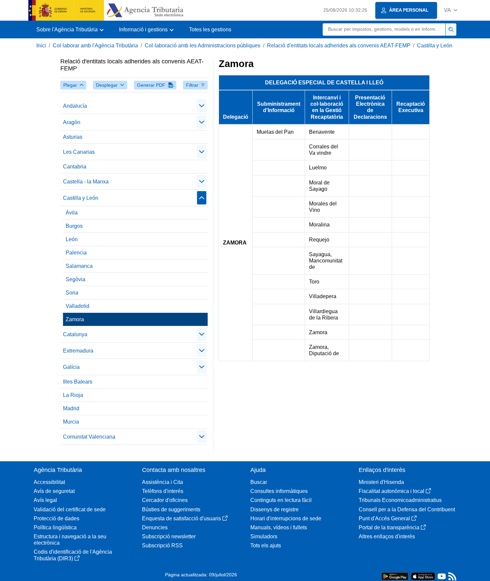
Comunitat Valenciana (89, 437)
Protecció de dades (56, 518)
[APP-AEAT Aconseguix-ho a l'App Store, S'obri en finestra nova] (423, 576)
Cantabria (74, 166)
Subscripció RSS (162, 545)
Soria (72, 293)
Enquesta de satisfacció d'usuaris (181, 518)
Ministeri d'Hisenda (381, 482)
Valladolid (77, 306)
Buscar (258, 482)
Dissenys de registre (274, 509)
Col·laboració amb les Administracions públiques (202, 45)
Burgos (74, 226)
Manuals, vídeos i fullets (278, 527)
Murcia (71, 422)
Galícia (71, 367)
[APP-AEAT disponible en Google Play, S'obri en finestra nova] (394, 576)
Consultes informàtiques (279, 491)
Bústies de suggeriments (171, 509)
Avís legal (45, 500)
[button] (451, 10)
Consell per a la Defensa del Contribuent (407, 509)
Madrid (71, 408)
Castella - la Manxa (86, 181)
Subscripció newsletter (169, 536)
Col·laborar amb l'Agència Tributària (95, 45)
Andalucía (75, 106)
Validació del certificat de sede (70, 509)
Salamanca (79, 266)
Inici (41, 45)
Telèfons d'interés (162, 491)
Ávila (72, 212)
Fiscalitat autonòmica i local (391, 491)
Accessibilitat (49, 482)
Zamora (75, 319)
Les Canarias (79, 152)
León (72, 239)
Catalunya (75, 334)
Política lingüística (55, 527)
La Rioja (73, 395)
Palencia (76, 252)
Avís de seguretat (54, 491)
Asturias (72, 137)
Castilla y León (434, 45)
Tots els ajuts (265, 545)
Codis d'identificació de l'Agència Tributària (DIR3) (73, 555)
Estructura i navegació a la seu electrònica (70, 540)
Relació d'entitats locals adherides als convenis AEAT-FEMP (338, 45)
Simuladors (263, 536)
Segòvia (75, 279)
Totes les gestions (210, 29)
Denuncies (155, 527)
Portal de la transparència (389, 527)
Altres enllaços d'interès (387, 536)
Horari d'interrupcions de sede (285, 518)
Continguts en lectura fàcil (281, 500)
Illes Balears (77, 382)
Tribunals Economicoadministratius (400, 500)
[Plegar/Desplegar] (201, 105)
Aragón (71, 122)
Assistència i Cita (162, 482)
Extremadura (78, 351)
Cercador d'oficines (165, 500)
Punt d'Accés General (384, 518)
